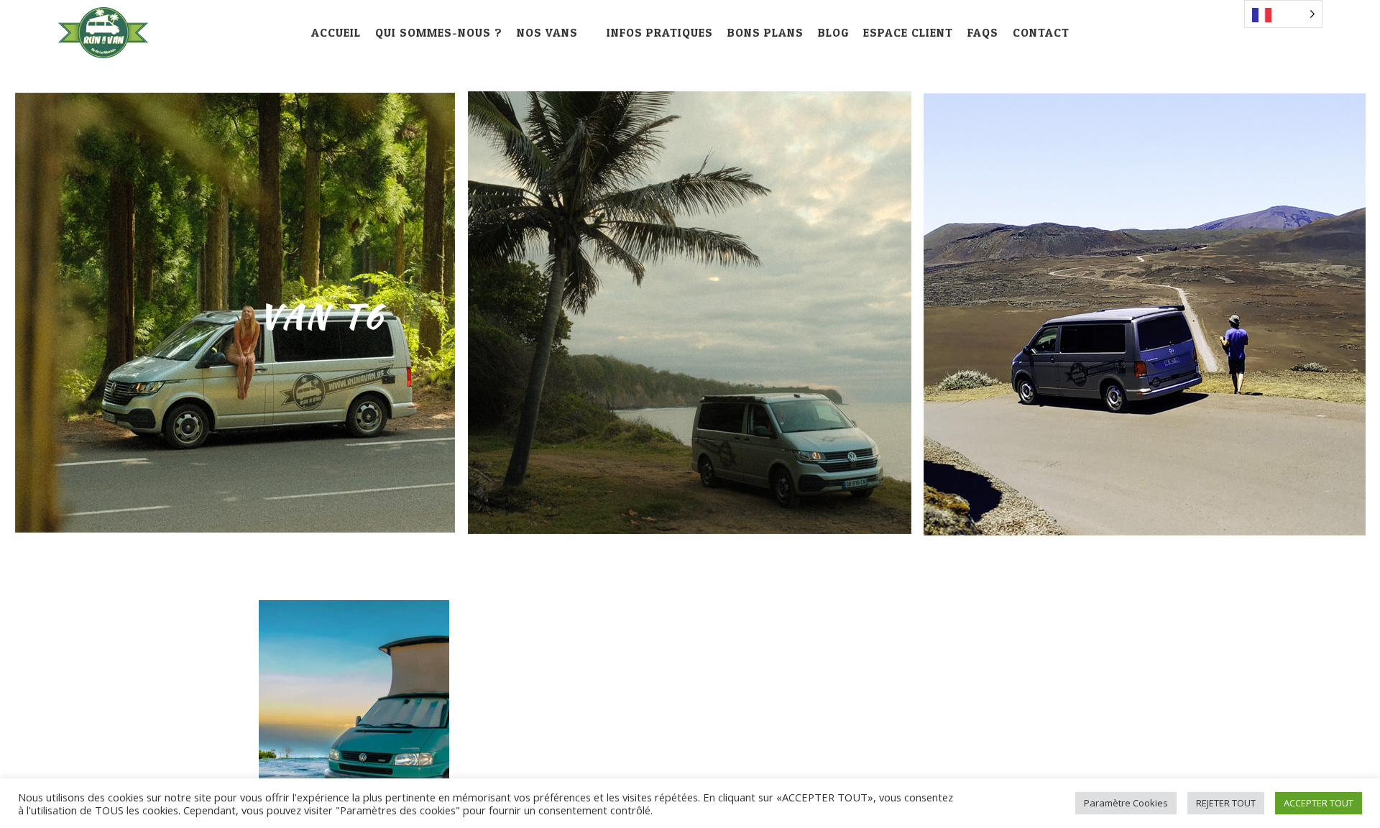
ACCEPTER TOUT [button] (1318, 802)
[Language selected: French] (1283, 14)
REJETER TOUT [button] (1226, 802)
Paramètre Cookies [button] (1126, 802)
